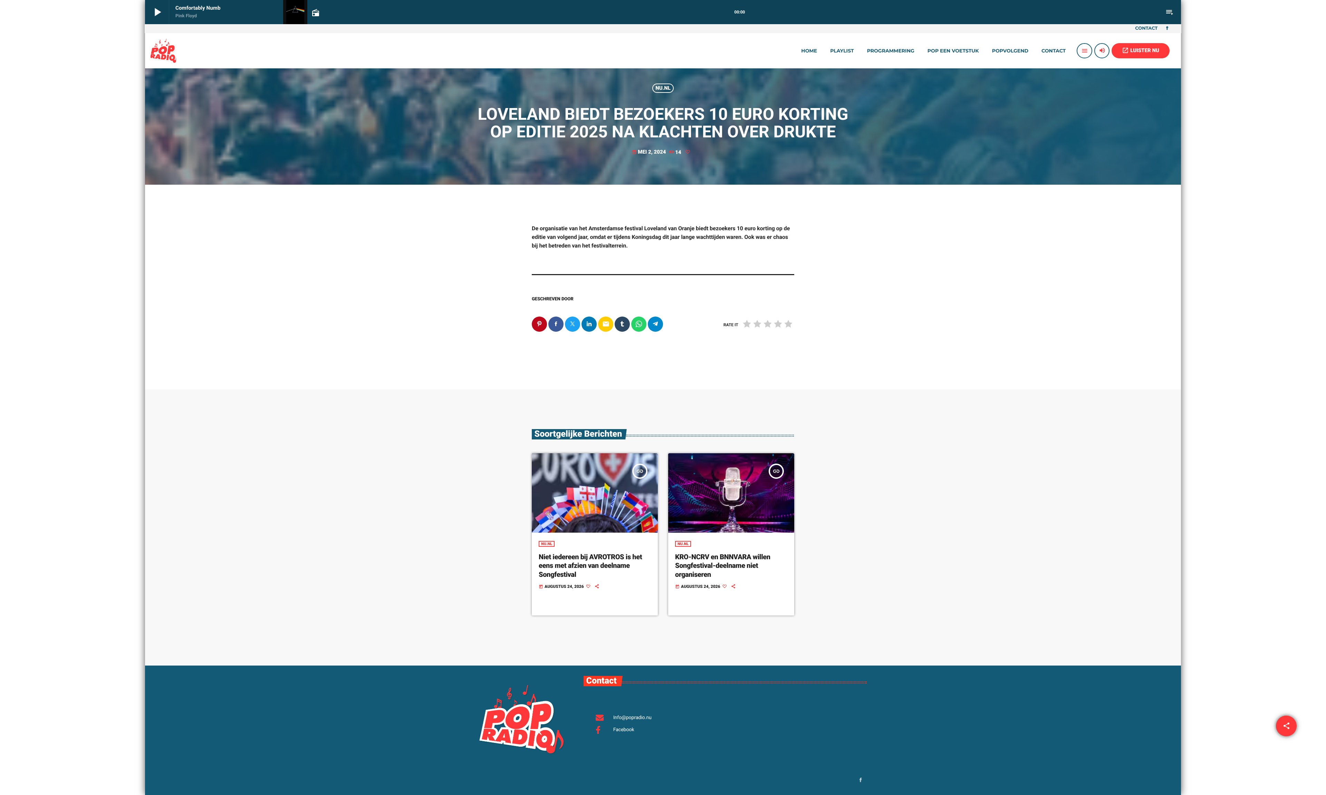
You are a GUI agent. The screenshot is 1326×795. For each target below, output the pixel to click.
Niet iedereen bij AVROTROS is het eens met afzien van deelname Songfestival (590, 565)
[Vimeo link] (163, 51)
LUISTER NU (1140, 50)
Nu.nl (663, 88)
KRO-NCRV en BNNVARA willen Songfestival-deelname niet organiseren (722, 565)
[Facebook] (1167, 28)
